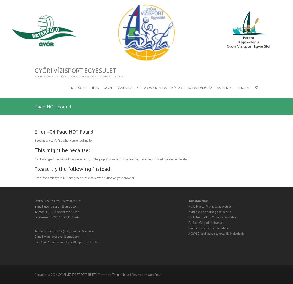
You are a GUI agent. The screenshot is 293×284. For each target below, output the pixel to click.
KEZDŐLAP (78, 88)
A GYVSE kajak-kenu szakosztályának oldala (216, 234)
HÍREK (95, 88)
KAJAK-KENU (225, 88)
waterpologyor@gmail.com (62, 237)
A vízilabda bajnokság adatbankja (209, 212)
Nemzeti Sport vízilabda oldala (208, 228)
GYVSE (108, 88)
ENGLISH (244, 88)
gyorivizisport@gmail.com (61, 206)
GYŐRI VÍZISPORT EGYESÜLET (76, 70)
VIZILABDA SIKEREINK (152, 88)
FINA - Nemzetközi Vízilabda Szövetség (213, 217)
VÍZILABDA (124, 88)
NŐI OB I (177, 88)
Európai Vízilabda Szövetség (206, 223)
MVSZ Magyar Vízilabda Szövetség (210, 206)
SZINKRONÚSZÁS (200, 88)
